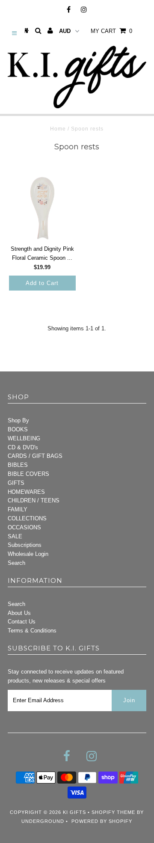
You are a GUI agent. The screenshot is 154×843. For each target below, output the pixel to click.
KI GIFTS (74, 812)
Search (16, 563)
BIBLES (18, 465)
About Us (19, 613)
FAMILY (17, 509)
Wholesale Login (28, 554)
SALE (15, 536)
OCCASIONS (24, 527)
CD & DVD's (23, 447)
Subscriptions (24, 545)
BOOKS (18, 429)
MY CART (111, 31)
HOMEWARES (26, 492)
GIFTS (16, 483)
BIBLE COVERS (28, 474)
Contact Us (22, 621)
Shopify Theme (113, 812)
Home (58, 129)
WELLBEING (24, 438)
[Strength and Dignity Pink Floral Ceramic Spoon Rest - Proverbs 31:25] (42, 208)
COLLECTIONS (27, 518)
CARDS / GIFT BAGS (35, 456)
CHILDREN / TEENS (33, 500)
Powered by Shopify (101, 821)
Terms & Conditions (32, 630)
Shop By (18, 420)
